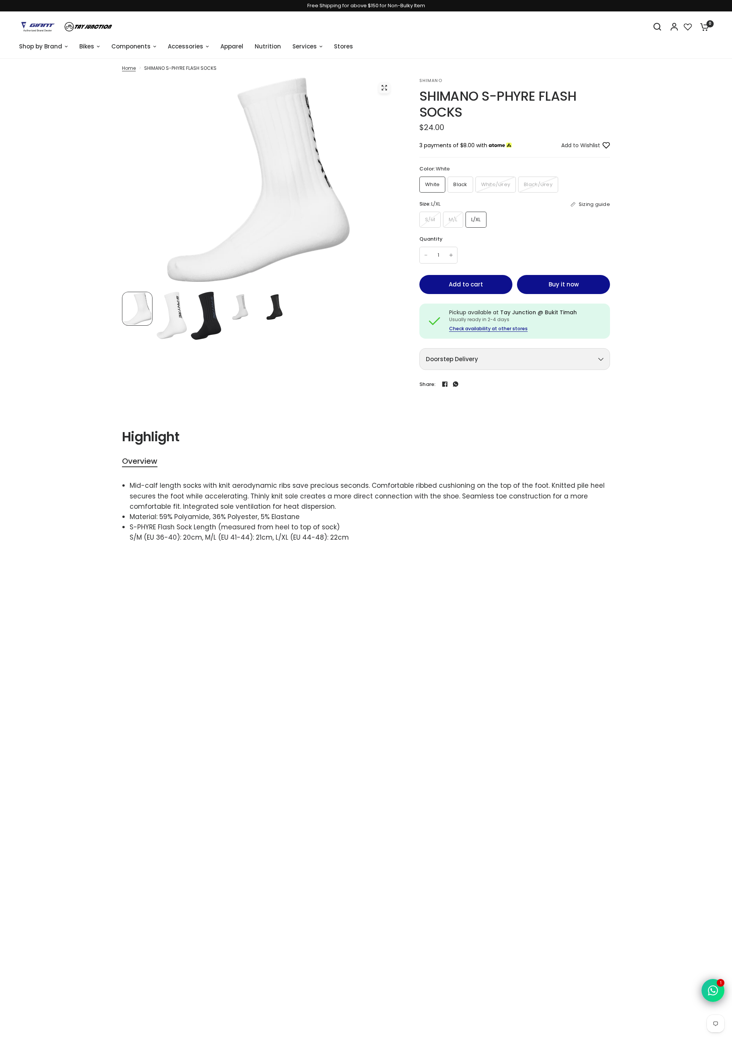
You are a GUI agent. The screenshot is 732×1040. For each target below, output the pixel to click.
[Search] (657, 26)
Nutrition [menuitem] (268, 46)
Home (129, 68)
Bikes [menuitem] (86, 46)
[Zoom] (384, 87)
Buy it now (564, 284)
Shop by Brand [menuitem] (40, 46)
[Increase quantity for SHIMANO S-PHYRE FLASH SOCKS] (451, 255)
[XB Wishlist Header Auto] (687, 26)
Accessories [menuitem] (185, 46)
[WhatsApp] (455, 384)
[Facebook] (444, 384)
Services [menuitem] (304, 46)
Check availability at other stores (488, 328)
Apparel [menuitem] (231, 46)
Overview (139, 461)
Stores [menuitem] (343, 46)
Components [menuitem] (131, 46)
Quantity (431, 239)
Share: (427, 384)
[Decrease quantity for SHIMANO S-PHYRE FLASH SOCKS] (426, 255)
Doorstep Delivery (452, 359)
